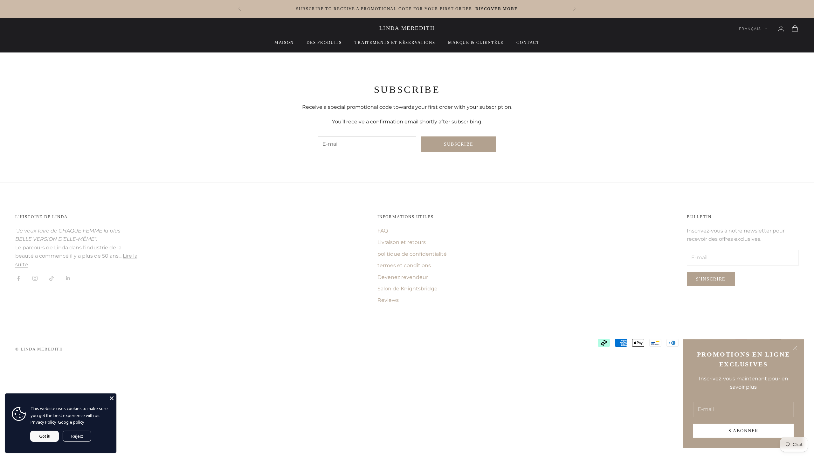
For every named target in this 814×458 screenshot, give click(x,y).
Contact (528, 42)
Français (750, 28)
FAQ (382, 231)
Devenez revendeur (402, 277)
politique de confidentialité (412, 254)
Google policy (71, 422)
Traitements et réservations (395, 42)
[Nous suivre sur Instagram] (35, 278)
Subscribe (458, 144)
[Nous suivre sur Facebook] (18, 278)
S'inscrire (711, 279)
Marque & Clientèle (476, 42)
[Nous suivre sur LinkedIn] (68, 278)
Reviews (388, 300)
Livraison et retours (401, 242)
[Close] (111, 398)
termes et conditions (404, 265)
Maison (284, 42)
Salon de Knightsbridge (407, 289)
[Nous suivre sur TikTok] (51, 278)
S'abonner (743, 430)
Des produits (324, 42)
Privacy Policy (43, 422)
